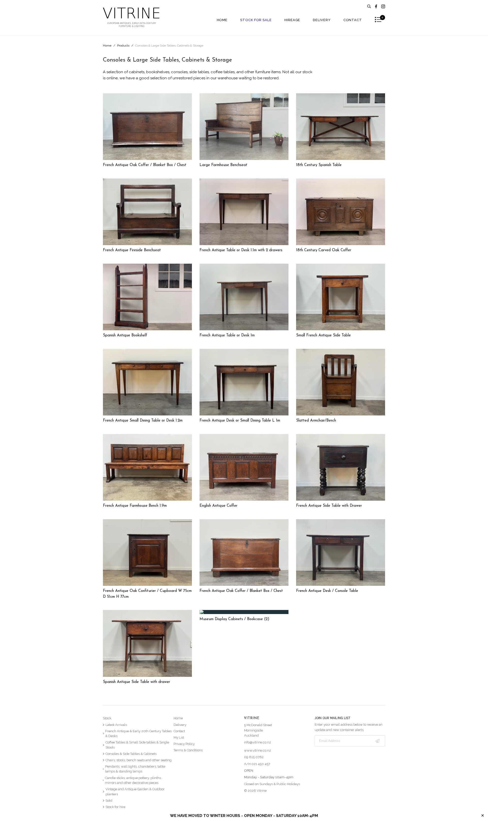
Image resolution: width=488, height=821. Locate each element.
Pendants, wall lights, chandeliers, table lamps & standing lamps (135, 769)
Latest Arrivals (116, 725)
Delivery (321, 20)
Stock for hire (115, 807)
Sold (108, 800)
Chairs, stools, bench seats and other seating (138, 760)
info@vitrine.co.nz (257, 742)
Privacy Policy (184, 744)
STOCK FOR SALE (256, 20)
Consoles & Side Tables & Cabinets (131, 754)
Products (123, 45)
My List (179, 737)
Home (222, 20)
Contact (352, 20)
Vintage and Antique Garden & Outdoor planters (135, 791)
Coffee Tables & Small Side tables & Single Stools (137, 744)
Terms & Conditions (188, 750)
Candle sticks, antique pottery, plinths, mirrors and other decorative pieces (133, 780)
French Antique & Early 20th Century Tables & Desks (138, 733)
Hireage (292, 20)
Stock (107, 718)
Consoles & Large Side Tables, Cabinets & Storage (169, 45)
